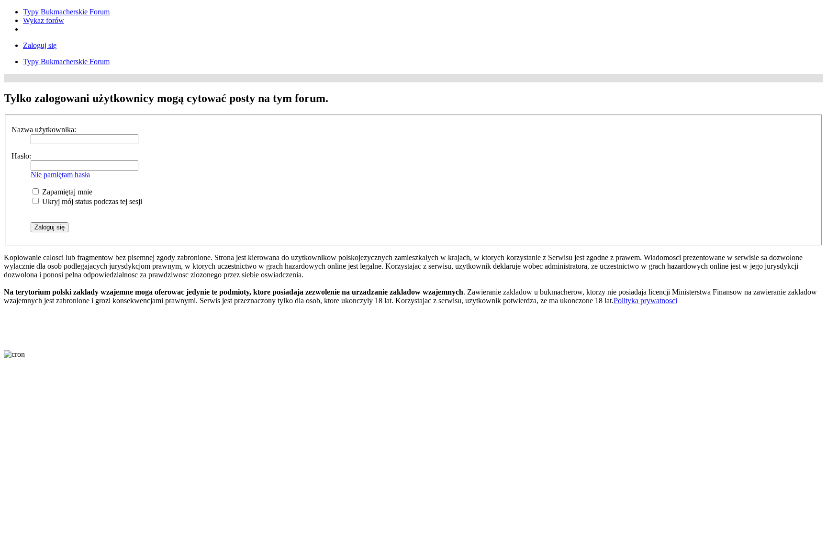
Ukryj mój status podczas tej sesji (91, 201)
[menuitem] (66, 12)
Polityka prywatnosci (645, 300)
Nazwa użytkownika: (43, 129)
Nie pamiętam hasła (60, 175)
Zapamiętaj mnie (66, 192)
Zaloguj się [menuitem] (39, 45)
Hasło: (21, 156)
